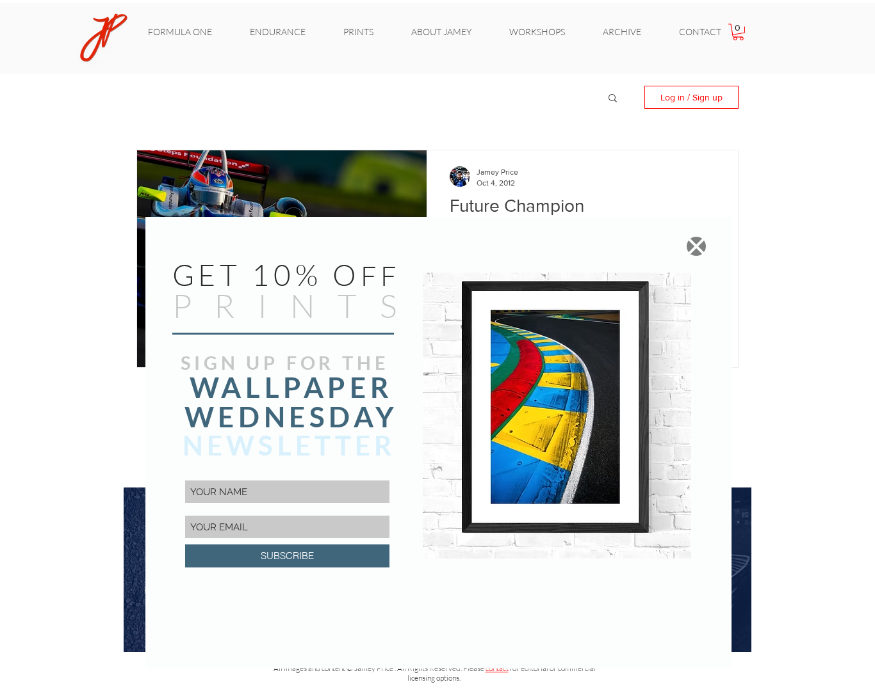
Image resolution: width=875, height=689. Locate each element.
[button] (696, 246)
